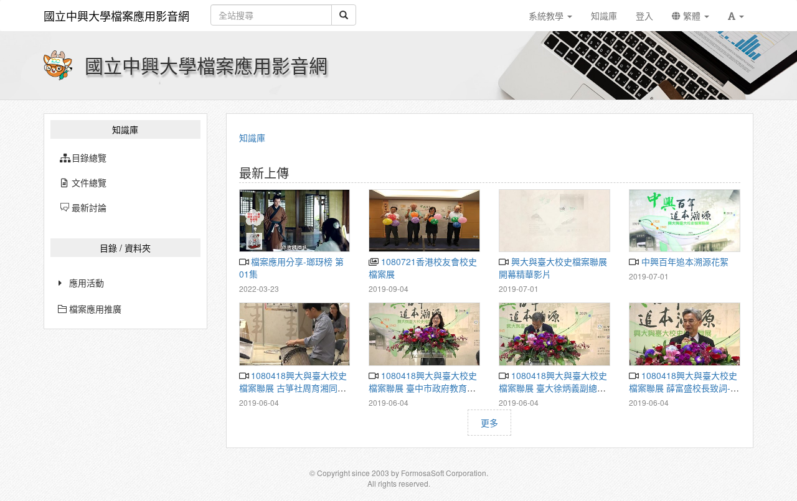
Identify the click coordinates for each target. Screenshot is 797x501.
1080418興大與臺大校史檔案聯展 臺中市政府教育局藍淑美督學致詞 (422, 387)
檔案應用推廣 (94, 308)
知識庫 (252, 137)
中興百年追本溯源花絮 (683, 261)
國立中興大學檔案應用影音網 (116, 15)
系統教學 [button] (547, 15)
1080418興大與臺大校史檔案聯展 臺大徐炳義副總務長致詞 (552, 387)
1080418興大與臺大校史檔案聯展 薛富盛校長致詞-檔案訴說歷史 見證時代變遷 (684, 387)
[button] (736, 15)
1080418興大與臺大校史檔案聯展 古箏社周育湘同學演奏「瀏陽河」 (293, 387)
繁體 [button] (692, 15)
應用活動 (86, 282)
